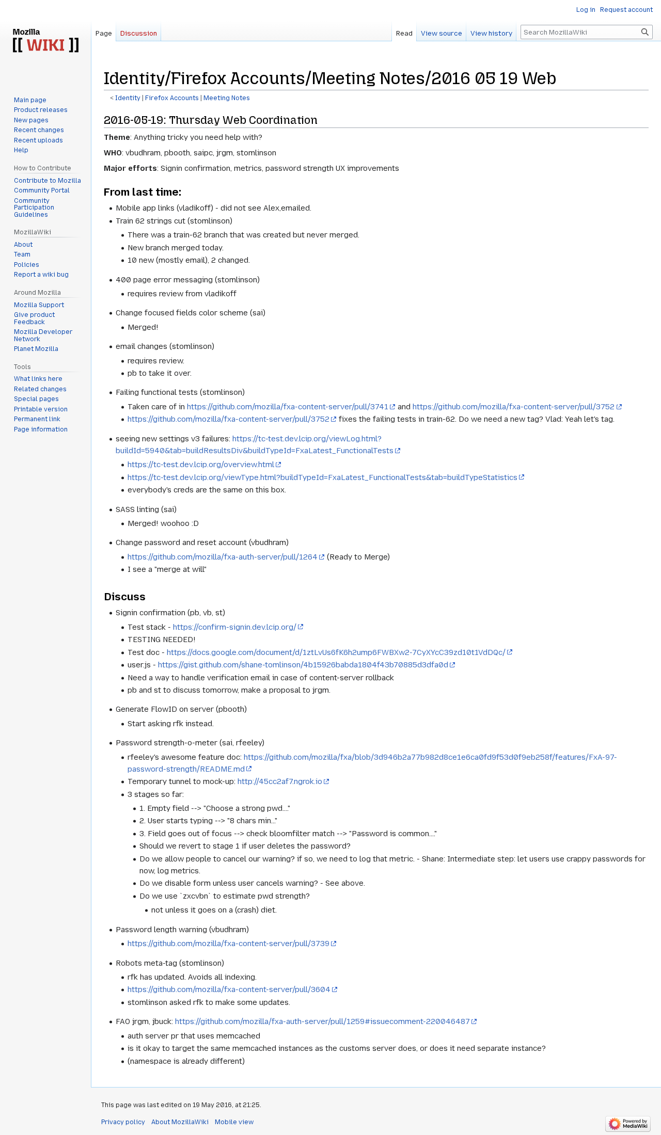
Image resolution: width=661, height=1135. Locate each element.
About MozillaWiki (180, 1122)
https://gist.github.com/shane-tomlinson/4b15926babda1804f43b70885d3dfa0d (303, 664)
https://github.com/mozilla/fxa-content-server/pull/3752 (514, 406)
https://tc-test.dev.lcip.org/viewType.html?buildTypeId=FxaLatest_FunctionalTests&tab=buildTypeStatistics (322, 477)
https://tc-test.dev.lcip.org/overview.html (201, 464)
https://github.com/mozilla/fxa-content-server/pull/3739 (228, 943)
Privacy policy (123, 1122)
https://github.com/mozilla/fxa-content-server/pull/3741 (287, 406)
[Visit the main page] (45, 41)
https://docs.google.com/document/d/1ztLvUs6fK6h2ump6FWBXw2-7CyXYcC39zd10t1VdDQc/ (336, 652)
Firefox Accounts (172, 98)
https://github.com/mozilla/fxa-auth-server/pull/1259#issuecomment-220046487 (322, 1021)
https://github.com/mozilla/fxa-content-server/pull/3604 (229, 989)
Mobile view (234, 1122)
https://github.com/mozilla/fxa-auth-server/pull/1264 (223, 557)
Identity (127, 98)
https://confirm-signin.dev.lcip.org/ (234, 627)
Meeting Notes (226, 98)
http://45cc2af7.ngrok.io (280, 781)
